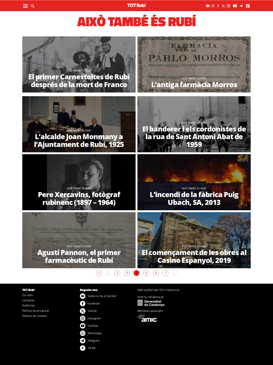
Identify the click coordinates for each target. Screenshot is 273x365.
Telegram (93, 340)
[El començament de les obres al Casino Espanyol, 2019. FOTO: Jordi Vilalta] (194, 240)
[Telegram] (242, 5)
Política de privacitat (35, 310)
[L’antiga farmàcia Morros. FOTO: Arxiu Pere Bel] (194, 64)
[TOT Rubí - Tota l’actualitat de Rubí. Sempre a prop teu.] (136, 5)
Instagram (94, 318)
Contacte (28, 300)
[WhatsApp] (213, 5)
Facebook (93, 303)
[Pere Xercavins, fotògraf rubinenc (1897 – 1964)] (79, 182)
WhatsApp (94, 333)
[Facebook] (218, 5)
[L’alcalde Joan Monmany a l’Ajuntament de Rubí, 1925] (79, 124)
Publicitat (28, 305)
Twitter (92, 311)
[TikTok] (248, 5)
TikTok (91, 348)
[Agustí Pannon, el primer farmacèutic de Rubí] (79, 240)
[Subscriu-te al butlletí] (208, 5)
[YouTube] (235, 5)
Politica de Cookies (34, 316)
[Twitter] (224, 5)
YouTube (92, 325)
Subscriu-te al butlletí (101, 296)
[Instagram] (229, 5)
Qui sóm (27, 295)
